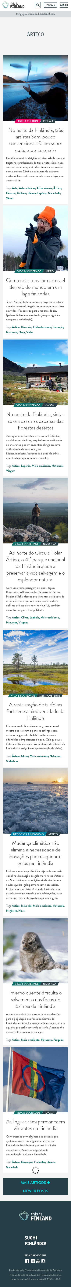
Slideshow (12, 761)
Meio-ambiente (41, 465)
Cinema (10, 193)
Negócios (11, 910)
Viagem (10, 470)
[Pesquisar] (38, 5)
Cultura (21, 193)
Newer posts (35, 1191)
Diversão (26, 327)
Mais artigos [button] (34, 1182)
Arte (14, 188)
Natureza (11, 332)
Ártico (57, 188)
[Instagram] (43, 1261)
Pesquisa (58, 1039)
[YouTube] (38, 1261)
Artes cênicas (27, 188)
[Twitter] (32, 1260)
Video (9, 198)
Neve (22, 332)
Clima (24, 617)
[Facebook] (27, 1261)
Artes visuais (44, 188)
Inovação (58, 327)
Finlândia (39, 1162)
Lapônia (42, 193)
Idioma (50, 5)
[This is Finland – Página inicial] (13, 5)
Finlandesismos (42, 327)
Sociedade (54, 193)
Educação (26, 1162)
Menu (64, 5)
